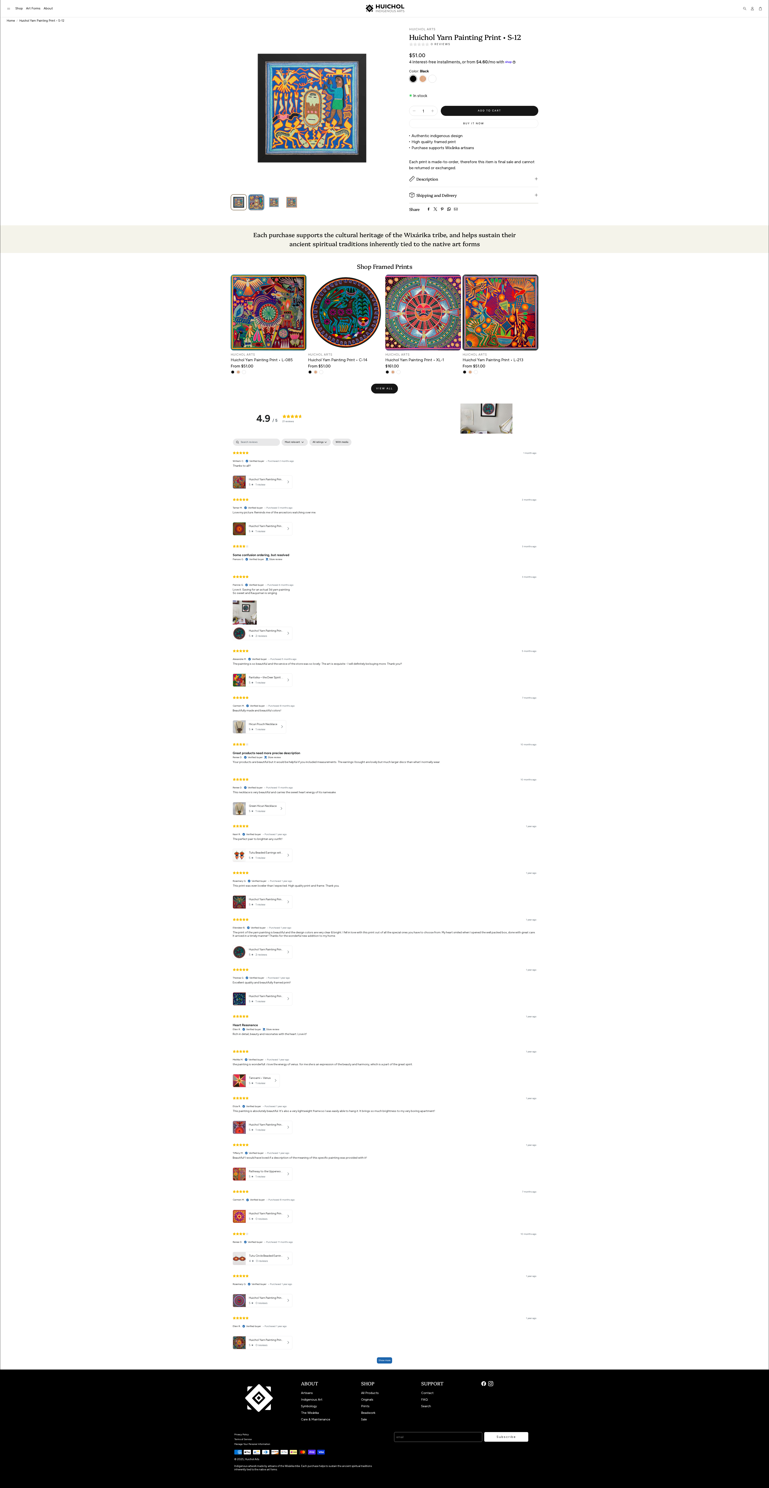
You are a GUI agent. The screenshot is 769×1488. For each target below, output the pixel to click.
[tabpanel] (384, 903)
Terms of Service (243, 1439)
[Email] (456, 209)
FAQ (424, 1399)
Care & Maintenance (315, 1419)
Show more (384, 1360)
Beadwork (368, 1413)
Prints (365, 1406)
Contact (427, 1393)
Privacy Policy (241, 1434)
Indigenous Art (311, 1399)
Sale (364, 1419)
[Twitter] (435, 209)
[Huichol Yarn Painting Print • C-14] (346, 312)
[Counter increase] (432, 110)
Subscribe (506, 1437)
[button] (9, 8)
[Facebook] (428, 209)
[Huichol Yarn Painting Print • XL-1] (423, 312)
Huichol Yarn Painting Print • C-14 (337, 359)
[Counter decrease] (414, 110)
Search (426, 1406)
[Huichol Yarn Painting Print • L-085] (268, 312)
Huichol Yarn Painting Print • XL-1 (414, 359)
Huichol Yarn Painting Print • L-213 (493, 359)
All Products (370, 1393)
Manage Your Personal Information (252, 1444)
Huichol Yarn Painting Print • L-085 (262, 359)
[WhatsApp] (449, 209)
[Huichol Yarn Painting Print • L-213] (500, 312)
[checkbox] (341, 442)
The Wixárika (310, 1413)
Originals (367, 1399)
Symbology (309, 1406)
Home (11, 20)
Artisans (307, 1393)
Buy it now (473, 123)
